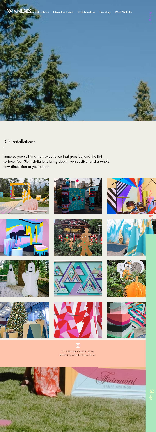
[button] (123, 12)
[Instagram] (78, 345)
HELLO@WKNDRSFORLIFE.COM (78, 351)
